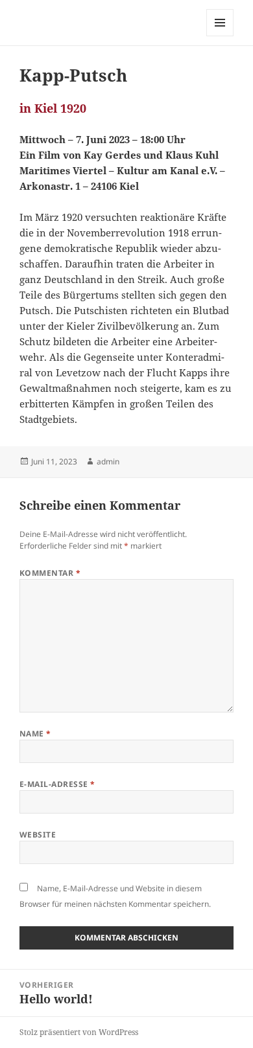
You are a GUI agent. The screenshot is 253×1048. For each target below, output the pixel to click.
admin (108, 461)
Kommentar (49, 572)
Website (37, 834)
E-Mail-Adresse (57, 784)
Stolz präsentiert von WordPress (78, 1032)
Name (35, 733)
